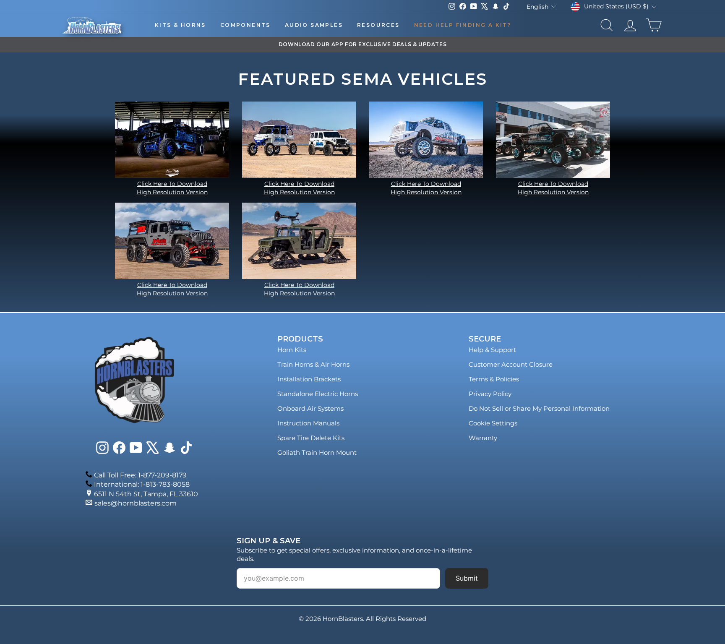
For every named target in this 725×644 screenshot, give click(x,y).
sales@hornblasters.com (135, 503)
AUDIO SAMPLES (314, 25)
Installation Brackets (309, 379)
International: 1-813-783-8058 (142, 484)
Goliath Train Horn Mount (317, 452)
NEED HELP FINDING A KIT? (462, 25)
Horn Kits (291, 350)
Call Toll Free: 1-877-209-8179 (140, 475)
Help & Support (492, 350)
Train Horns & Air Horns (313, 364)
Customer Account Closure (511, 364)
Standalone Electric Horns (317, 394)
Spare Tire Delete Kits (310, 438)
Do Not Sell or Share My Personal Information (539, 408)
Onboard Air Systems (310, 408)
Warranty (483, 438)
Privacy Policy (490, 394)
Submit (467, 578)
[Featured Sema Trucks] (172, 140)
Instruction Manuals (308, 423)
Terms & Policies (494, 379)
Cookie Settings (493, 423)
